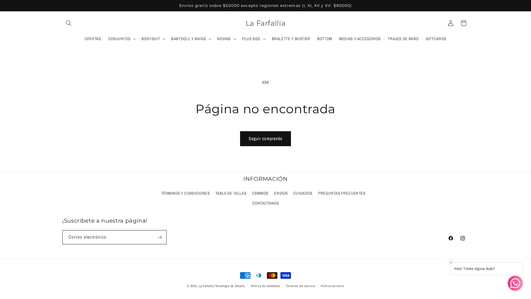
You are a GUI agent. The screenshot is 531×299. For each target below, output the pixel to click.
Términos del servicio (300, 286)
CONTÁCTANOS (265, 203)
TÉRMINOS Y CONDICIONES (185, 193)
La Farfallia (206, 286)
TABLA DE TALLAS (230, 193)
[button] (68, 23)
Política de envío (332, 286)
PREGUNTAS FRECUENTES (342, 193)
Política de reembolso (265, 286)
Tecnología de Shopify (230, 286)
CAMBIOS (260, 193)
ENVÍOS (281, 193)
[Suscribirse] (159, 237)
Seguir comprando (265, 138)
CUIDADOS (303, 193)
